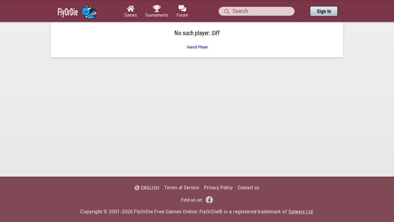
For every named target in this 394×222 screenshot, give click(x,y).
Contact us (248, 188)
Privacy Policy (218, 188)
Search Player (197, 47)
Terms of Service (181, 188)
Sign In (324, 11)
